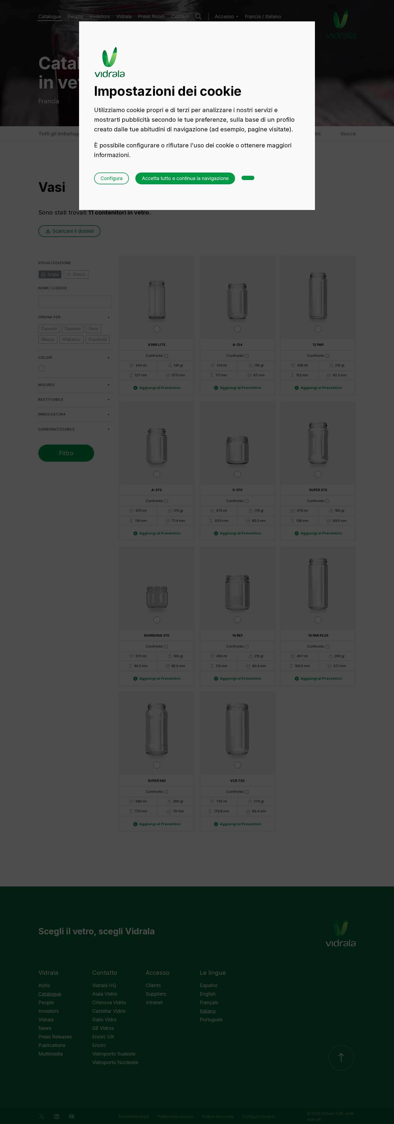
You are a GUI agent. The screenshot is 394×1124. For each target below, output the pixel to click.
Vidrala (110, 57)
